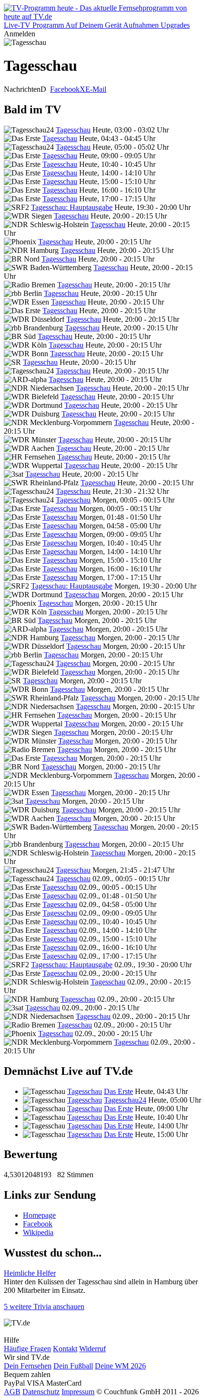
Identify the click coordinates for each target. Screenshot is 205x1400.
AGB (12, 1392)
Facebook (65, 89)
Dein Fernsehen (27, 1366)
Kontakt (65, 1349)
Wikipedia (38, 1232)
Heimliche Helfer (30, 1273)
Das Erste (118, 1091)
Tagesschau (73, 130)
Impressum (78, 1392)
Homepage (39, 1215)
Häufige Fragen (27, 1349)
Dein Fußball (73, 1366)
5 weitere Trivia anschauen (44, 1306)
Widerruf (92, 1349)
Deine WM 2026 (120, 1366)
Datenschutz (41, 1392)
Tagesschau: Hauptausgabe (72, 207)
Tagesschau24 (125, 1100)
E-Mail (95, 89)
